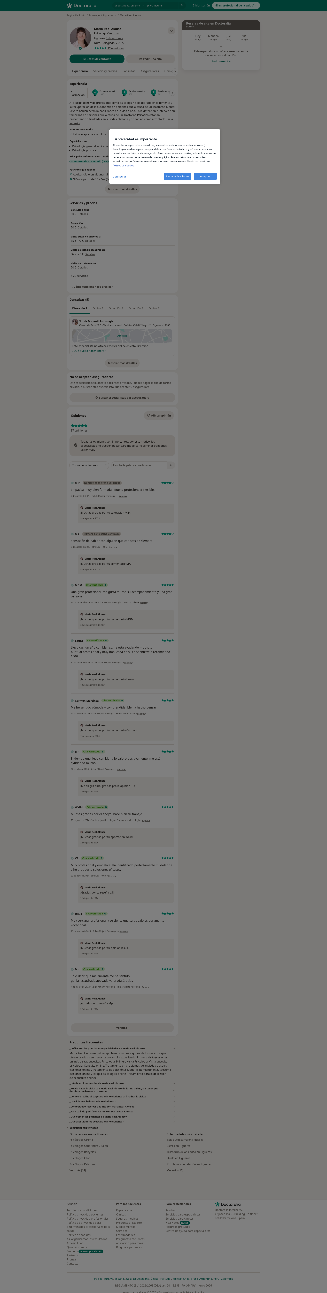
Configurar (119, 176)
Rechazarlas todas (177, 176)
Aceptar (205, 176)
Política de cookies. (124, 165)
